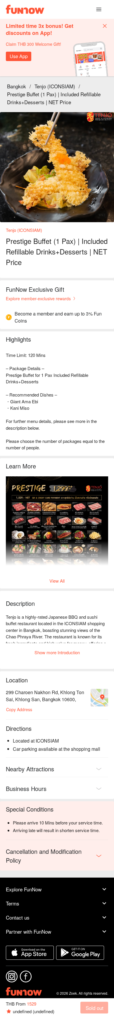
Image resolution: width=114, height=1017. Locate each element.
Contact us (18, 917)
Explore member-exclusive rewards (38, 298)
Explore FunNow (24, 889)
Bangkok (16, 86)
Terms (12, 903)
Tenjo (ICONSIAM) (54, 86)
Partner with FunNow (28, 931)
